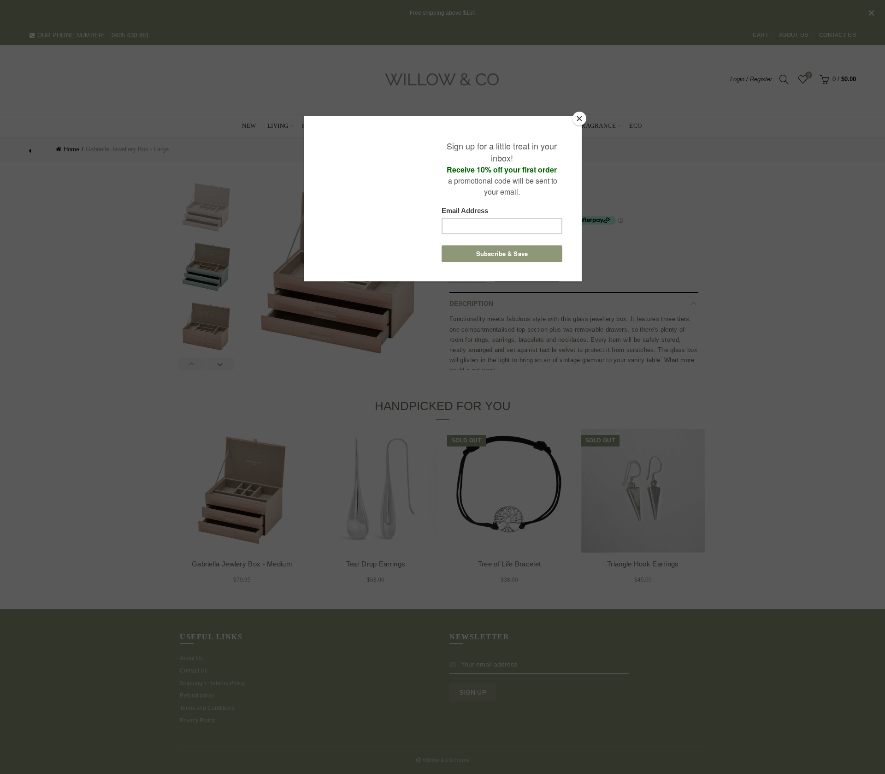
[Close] (579, 118)
